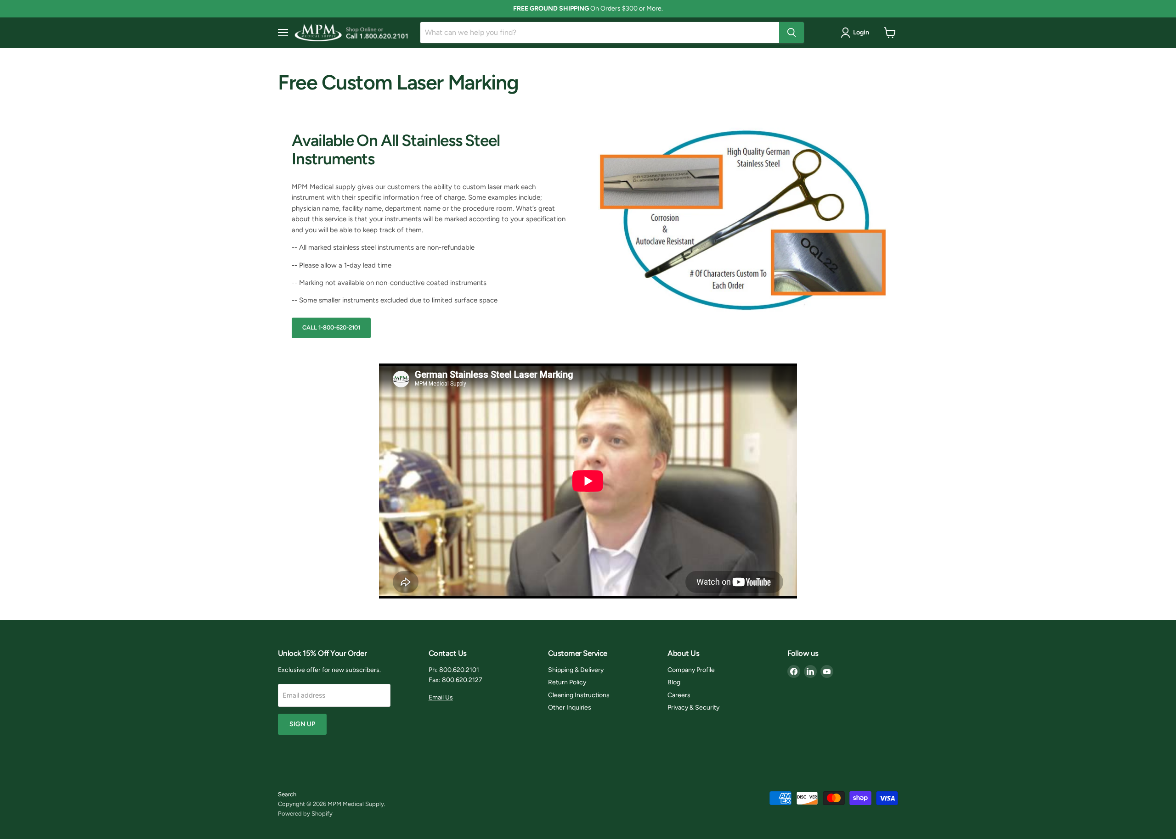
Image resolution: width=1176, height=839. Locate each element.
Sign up (302, 724)
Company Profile (691, 670)
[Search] (791, 32)
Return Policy (567, 682)
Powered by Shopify (305, 813)
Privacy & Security (693, 707)
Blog (673, 682)
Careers (678, 695)
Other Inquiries (569, 707)
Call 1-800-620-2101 (331, 327)
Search (287, 794)
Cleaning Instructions (579, 695)
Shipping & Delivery (576, 670)
